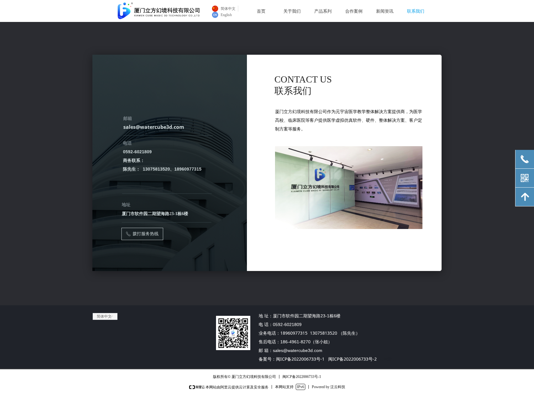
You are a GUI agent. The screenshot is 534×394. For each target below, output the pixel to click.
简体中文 (104, 316)
